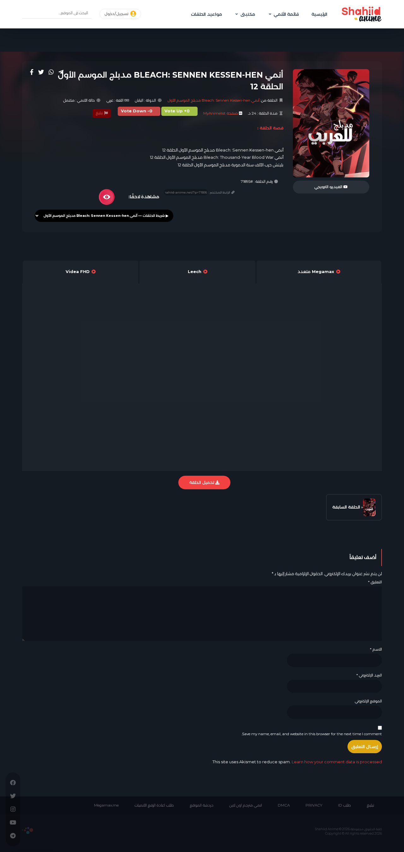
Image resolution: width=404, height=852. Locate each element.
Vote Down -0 (136, 111)
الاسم (376, 649)
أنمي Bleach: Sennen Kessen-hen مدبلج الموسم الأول (213, 100)
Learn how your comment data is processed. (296, 761)
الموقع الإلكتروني (368, 701)
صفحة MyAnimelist (220, 113)
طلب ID (344, 805)
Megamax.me (106, 805)
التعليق (375, 582)
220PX (27, 830)
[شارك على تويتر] (41, 72)
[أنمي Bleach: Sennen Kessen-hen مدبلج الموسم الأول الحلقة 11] (369, 507)
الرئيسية (319, 14)
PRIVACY (314, 805)
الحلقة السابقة (346, 506)
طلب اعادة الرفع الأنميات (154, 805)
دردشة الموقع (201, 805)
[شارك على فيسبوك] (31, 72)
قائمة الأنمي (286, 14)
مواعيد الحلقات (206, 14)
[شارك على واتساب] (51, 72)
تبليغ (100, 113)
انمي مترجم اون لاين (245, 805)
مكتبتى (248, 14)
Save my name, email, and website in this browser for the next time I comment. (311, 734)
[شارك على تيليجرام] (61, 72)
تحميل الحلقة (202, 482)
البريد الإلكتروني (369, 675)
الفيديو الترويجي (328, 187)
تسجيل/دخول (116, 14)
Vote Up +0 (177, 111)
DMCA (284, 805)
